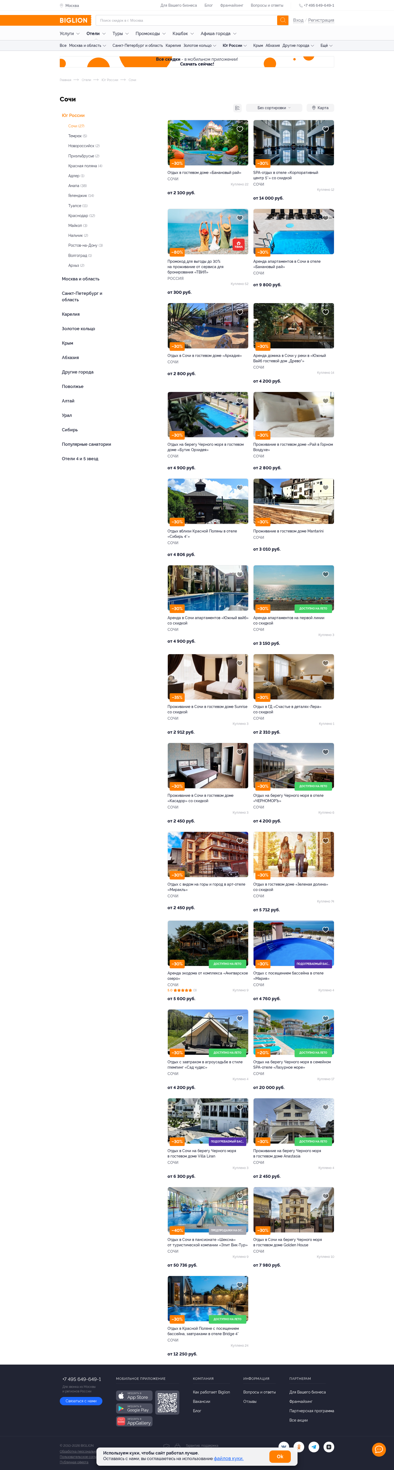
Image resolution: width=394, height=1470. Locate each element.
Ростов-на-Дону (85, 245)
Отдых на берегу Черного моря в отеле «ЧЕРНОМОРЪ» (288, 798)
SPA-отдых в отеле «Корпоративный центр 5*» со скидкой (285, 175)
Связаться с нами (81, 1401)
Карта (323, 108)
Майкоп (77, 225)
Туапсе (78, 206)
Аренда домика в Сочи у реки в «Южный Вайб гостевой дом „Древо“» (289, 358)
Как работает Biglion (211, 1392)
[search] (282, 20)
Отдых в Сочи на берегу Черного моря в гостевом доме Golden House (287, 1242)
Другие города (296, 45)
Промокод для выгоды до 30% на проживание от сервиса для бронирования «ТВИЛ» (196, 266)
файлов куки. (229, 1458)
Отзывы (250, 1401)
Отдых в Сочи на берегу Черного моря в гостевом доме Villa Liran (202, 1153)
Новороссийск (84, 146)
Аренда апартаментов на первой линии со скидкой (288, 620)
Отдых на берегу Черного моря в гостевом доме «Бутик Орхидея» (206, 447)
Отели (93, 33)
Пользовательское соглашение (83, 1457)
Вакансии (201, 1401)
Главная (65, 80)
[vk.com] (283, 1447)
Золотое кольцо (197, 45)
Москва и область (85, 45)
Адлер (76, 176)
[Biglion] (75, 20)
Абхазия (273, 45)
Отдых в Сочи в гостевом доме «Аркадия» (205, 355)
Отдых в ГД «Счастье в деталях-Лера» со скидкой (287, 709)
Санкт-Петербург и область (138, 45)
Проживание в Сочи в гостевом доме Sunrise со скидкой (207, 709)
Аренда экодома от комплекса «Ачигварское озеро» (208, 976)
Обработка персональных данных (85, 1451)
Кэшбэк (180, 33)
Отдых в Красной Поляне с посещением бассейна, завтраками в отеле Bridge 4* (203, 1331)
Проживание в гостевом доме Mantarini (288, 531)
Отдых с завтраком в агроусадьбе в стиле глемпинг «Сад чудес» (205, 1064)
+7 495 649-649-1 (319, 5)
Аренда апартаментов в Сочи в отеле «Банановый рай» (287, 264)
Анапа (77, 186)
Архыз (76, 265)
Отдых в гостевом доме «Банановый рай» (204, 172)
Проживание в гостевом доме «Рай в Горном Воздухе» (293, 447)
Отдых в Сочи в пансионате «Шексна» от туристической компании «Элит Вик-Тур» (208, 1242)
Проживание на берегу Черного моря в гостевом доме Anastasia (287, 1153)
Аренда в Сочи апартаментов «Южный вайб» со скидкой (208, 620)
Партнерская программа (311, 1411)
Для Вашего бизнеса (179, 5)
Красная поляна (85, 166)
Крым (258, 45)
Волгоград (80, 255)
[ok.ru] (298, 1447)
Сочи (76, 126)
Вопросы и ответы (267, 5)
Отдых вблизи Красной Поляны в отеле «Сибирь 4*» (202, 534)
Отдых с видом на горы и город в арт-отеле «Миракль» (206, 887)
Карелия (173, 45)
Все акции (298, 1420)
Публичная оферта (74, 1462)
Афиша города (216, 33)
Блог (209, 5)
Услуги (67, 33)
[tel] (313, 1447)
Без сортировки (272, 108)
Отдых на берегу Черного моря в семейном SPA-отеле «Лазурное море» (292, 1064)
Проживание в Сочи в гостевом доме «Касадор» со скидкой (200, 798)
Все (63, 45)
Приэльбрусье (83, 156)
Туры (118, 33)
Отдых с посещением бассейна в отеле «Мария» (288, 976)
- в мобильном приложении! (197, 62)
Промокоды (148, 33)
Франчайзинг (231, 5)
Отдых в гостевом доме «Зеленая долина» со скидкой (290, 887)
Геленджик (81, 195)
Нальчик (78, 235)
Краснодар (81, 216)
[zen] (329, 1447)
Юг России (232, 45)
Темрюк (77, 136)
